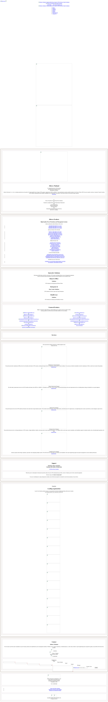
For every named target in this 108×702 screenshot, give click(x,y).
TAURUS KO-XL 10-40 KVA (55, 243)
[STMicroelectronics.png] (53, 567)
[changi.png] (53, 532)
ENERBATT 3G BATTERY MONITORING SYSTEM (55, 261)
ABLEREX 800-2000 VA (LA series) (55, 227)
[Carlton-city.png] (53, 619)
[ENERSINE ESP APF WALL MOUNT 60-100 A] (79, 319)
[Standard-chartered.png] (53, 576)
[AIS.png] (53, 506)
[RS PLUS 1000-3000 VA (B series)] (79, 316)
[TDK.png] (53, 558)
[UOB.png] (53, 550)
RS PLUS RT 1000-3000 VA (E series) (55, 234)
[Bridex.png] (53, 628)
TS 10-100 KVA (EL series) (55, 246)
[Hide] (6, 1)
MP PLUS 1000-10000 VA (55, 235)
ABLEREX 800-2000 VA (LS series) (55, 226)
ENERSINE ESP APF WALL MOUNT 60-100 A (55, 255)
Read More (54, 194)
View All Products (79, 325)
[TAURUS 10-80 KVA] (79, 313)
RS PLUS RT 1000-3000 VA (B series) (55, 233)
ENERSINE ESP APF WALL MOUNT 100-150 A (55, 257)
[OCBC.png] (53, 593)
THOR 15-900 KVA (55, 250)
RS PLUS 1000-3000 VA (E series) (55, 232)
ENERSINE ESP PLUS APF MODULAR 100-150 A (55, 256)
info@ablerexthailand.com (57, 4)
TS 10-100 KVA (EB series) (55, 245)
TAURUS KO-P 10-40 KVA (55, 242)
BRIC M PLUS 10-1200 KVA (55, 249)
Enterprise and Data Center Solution (55, 689)
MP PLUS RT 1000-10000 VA (55, 236)
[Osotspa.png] (53, 515)
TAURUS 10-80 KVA (55, 244)
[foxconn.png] (53, 524)
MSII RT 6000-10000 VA (55, 238)
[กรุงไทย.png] (53, 541)
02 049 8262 (49, 4)
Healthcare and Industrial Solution (55, 690)
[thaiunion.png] (53, 498)
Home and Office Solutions (55, 688)
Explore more (53, 388)
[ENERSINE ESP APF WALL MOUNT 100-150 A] (28, 319)
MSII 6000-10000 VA (55, 237)
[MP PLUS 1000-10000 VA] (28, 313)
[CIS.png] (53, 611)
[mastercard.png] (53, 602)
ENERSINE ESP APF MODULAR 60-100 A (55, 254)
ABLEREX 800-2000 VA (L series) (55, 225)
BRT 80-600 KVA (55, 247)
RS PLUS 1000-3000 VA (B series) (55, 231)
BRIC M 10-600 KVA (55, 248)
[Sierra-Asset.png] (53, 585)
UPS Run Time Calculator (54, 469)
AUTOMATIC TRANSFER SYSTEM (55, 262)
